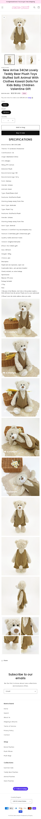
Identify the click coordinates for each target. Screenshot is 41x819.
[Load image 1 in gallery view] (10, 60)
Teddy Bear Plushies (11, 772)
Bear (5, 105)
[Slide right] (39, 60)
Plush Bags (7, 756)
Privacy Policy (9, 731)
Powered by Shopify (27, 815)
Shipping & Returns (10, 722)
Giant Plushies (9, 781)
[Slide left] (2, 60)
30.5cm (6, 112)
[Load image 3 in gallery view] (31, 60)
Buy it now (20, 133)
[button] (2, 7)
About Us (7, 717)
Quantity (4, 117)
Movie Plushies (9, 747)
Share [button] (6, 660)
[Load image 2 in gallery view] (20, 60)
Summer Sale (8, 768)
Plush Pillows (8, 751)
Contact (7, 735)
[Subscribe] (35, 691)
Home (6, 709)
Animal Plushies (9, 777)
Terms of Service (10, 726)
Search (6, 713)
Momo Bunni (17, 815)
